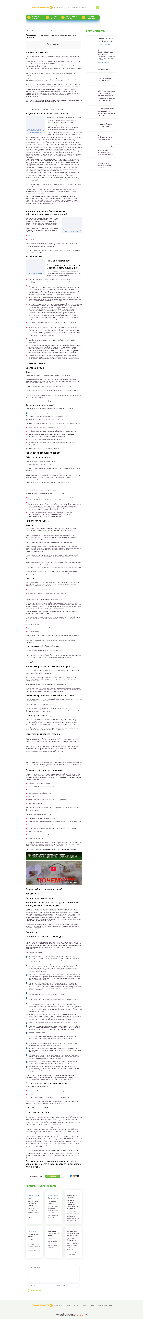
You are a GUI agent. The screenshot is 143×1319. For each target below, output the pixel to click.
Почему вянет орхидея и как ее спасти (53, 1233)
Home (28, 30)
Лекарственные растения (71, 17)
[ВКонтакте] (71, 1176)
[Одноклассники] (74, 1176)
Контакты (85, 1305)
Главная (68, 1305)
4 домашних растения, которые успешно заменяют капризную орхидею (105, 164)
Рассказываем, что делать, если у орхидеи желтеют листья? (72, 230)
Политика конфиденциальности (105, 1305)
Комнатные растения (36, 17)
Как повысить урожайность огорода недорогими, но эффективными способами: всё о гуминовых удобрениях (107, 150)
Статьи (92, 1305)
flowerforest (42, 7)
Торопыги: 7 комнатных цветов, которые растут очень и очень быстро (106, 39)
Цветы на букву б (103, 69)
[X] (78, 1176)
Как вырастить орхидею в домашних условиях (33, 1237)
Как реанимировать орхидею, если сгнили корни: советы (33, 1201)
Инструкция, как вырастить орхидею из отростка (53, 1200)
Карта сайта (76, 1305)
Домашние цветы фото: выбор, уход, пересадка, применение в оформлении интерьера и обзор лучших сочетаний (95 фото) (106, 55)
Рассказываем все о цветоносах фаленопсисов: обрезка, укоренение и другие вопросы (73, 1235)
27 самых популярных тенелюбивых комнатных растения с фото (106, 124)
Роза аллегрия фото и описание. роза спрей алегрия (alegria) (105, 78)
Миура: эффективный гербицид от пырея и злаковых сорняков (105, 137)
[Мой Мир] (76, 1176)
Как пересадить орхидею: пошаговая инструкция (35, 272)
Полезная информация (91, 17)
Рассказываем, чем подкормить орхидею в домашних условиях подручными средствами (35, 130)
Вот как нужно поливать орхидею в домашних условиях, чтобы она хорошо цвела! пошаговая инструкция (73, 1201)
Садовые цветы (54, 17)
